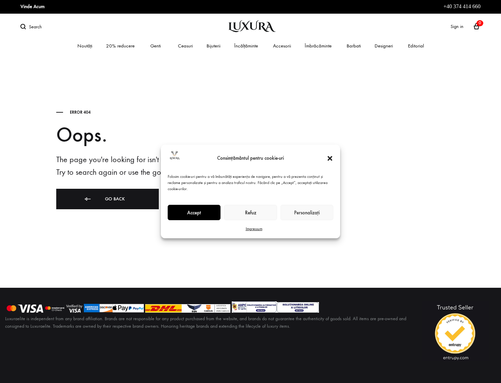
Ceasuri (185, 46)
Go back (114, 199)
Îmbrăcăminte (318, 46)
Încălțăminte (246, 46)
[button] (330, 158)
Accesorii (282, 46)
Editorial (416, 46)
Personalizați (307, 213)
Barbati (354, 46)
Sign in (457, 26)
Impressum (254, 228)
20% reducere (120, 46)
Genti (155, 46)
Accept (194, 213)
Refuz (250, 213)
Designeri (384, 46)
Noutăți (84, 46)
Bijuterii (214, 46)
